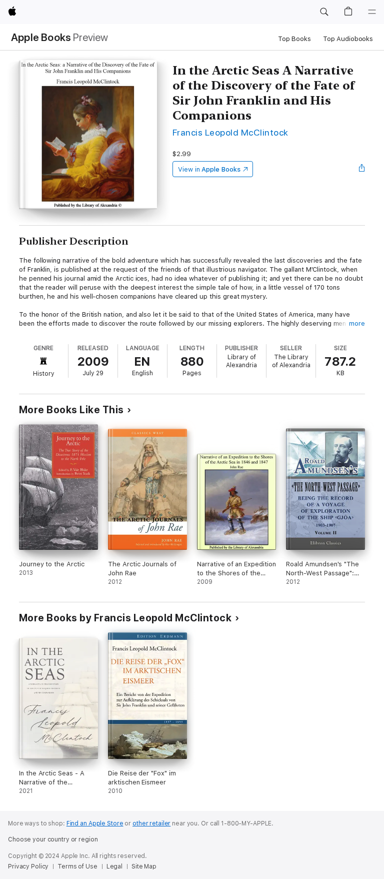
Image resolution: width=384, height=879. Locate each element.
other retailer (151, 823)
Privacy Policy (28, 866)
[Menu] (372, 12)
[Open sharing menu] (362, 169)
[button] (324, 12)
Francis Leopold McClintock (230, 132)
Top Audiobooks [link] (348, 39)
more (357, 323)
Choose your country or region (53, 839)
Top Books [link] (294, 39)
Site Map (144, 866)
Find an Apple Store (95, 823)
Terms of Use (78, 866)
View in (209, 169)
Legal (114, 866)
